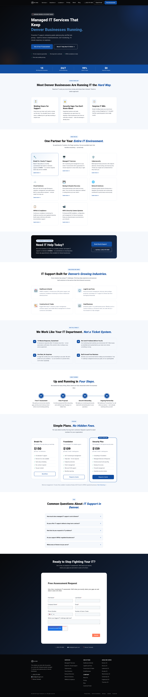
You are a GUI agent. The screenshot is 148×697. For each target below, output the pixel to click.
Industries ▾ (53, 2)
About (74, 2)
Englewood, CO (105, 679)
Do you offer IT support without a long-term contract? (74, 523)
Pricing (68, 2)
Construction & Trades (88, 668)
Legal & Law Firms (87, 665)
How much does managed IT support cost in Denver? (74, 516)
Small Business (87, 671)
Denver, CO (104, 663)
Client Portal (99, 2)
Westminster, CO (106, 674)
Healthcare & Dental (88, 663)
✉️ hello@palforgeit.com (73, 647)
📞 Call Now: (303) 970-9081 (102, 249)
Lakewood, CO (105, 668)
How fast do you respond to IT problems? (74, 530)
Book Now (45, 474)
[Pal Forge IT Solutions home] (34, 3)
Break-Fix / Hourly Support (71, 665)
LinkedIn (109, 693)
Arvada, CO (104, 671)
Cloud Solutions (68, 671)
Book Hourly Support (100, 244)
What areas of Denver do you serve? (74, 545)
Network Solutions (69, 676)
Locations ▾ (61, 2)
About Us (85, 677)
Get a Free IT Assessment (42, 46)
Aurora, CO (104, 665)
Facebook (114, 693)
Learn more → (37, 172)
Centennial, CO (105, 676)
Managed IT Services (70, 663)
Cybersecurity (68, 668)
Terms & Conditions (96, 693)
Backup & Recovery (69, 674)
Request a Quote (74, 477)
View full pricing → (101, 485)
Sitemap (104, 693)
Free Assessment (110, 2)
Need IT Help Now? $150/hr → (66, 46)
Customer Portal (87, 685)
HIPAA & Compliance (70, 679)
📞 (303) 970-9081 (88, 2)
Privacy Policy (87, 693)
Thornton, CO (105, 682)
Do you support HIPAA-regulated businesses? (74, 537)
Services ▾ (44, 2)
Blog (79, 2)
